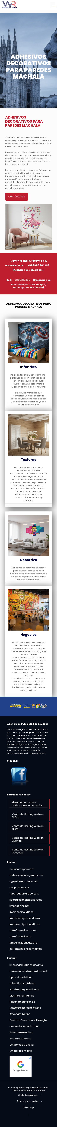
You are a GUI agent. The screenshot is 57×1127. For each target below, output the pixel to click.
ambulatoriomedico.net (24, 1026)
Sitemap (28, 1107)
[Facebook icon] (28, 1115)
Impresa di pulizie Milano (25, 924)
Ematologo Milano (21, 1051)
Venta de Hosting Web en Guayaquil (28, 851)
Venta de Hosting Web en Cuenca (28, 839)
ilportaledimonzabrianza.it (26, 900)
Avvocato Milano (20, 1014)
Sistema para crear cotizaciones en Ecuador (27, 804)
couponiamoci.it (19, 887)
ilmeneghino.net (19, 906)
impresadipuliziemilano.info (26, 965)
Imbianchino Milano (22, 912)
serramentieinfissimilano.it (26, 949)
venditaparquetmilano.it (24, 989)
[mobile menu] (52, 4)
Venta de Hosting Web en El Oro (28, 815)
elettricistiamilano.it (22, 995)
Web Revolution (28, 1095)
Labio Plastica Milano (22, 983)
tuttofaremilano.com (23, 930)
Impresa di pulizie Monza (25, 918)
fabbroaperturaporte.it (24, 893)
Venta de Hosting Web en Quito (28, 827)
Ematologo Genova (22, 1045)
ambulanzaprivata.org (23, 942)
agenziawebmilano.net (24, 881)
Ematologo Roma (20, 1038)
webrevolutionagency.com (26, 875)
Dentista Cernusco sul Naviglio (28, 1020)
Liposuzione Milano (21, 977)
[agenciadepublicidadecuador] (9, 5)
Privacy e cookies (27, 1101)
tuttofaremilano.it (21, 936)
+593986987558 (38, 265)
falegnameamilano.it (22, 1002)
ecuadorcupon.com (22, 869)
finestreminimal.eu (21, 1032)
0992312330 (22, 280)
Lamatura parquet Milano (25, 1008)
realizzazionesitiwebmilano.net (28, 971)
